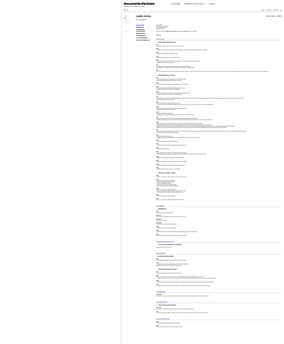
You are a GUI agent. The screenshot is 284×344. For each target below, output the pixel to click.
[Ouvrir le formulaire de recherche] (127, 10)
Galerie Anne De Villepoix (172, 31)
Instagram (158, 34)
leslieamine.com (160, 28)
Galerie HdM (186, 31)
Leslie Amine (143, 16)
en (124, 9)
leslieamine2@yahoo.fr (161, 27)
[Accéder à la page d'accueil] (139, 4)
